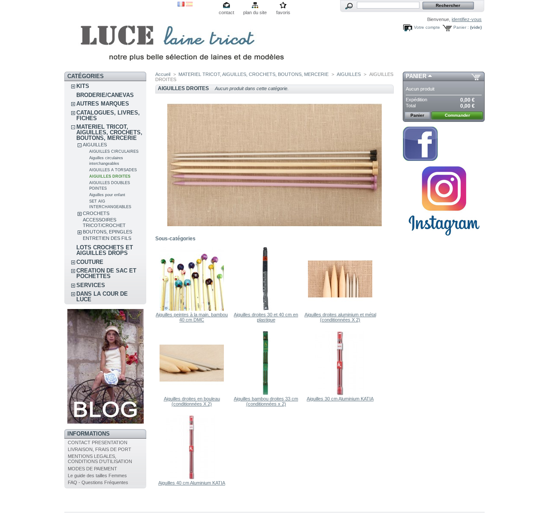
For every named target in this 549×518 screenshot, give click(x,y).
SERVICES (90, 285)
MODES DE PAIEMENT (92, 468)
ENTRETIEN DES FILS (107, 238)
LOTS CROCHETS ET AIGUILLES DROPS (104, 250)
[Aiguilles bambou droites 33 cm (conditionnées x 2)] (266, 393)
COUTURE (89, 262)
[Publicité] (105, 421)
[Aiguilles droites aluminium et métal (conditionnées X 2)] (340, 309)
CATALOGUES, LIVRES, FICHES (108, 115)
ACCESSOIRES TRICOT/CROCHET (104, 222)
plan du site (255, 12)
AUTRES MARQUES (102, 103)
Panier (416, 76)
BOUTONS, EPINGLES (107, 231)
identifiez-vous (467, 19)
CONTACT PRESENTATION (97, 442)
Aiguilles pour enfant (107, 195)
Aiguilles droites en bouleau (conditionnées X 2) (192, 401)
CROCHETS (96, 213)
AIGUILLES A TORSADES (113, 170)
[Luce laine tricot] (121, 36)
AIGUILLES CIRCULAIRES (114, 151)
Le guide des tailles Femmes (97, 475)
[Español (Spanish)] (189, 4)
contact (226, 12)
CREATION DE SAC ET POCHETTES (106, 273)
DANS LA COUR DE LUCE (102, 297)
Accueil (162, 74)
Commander (457, 115)
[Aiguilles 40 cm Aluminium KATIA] (192, 477)
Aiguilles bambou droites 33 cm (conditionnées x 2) (266, 401)
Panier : (461, 27)
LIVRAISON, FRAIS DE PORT (99, 449)
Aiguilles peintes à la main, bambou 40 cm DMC (192, 317)
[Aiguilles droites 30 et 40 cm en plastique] (266, 309)
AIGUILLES (95, 144)
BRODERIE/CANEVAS (105, 95)
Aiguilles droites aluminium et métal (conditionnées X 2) (340, 317)
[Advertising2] (420, 159)
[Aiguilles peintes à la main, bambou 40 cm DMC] (192, 309)
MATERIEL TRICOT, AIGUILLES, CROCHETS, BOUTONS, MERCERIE (109, 132)
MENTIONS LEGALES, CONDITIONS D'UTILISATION (100, 459)
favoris (283, 12)
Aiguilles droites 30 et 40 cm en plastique (266, 317)
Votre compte (427, 27)
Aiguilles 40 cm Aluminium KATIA (191, 482)
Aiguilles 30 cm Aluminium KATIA (340, 398)
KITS (82, 86)
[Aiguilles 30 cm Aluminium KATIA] (340, 393)
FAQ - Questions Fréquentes (98, 482)
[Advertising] (443, 239)
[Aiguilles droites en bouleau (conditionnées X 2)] (192, 393)
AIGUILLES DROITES (109, 176)
